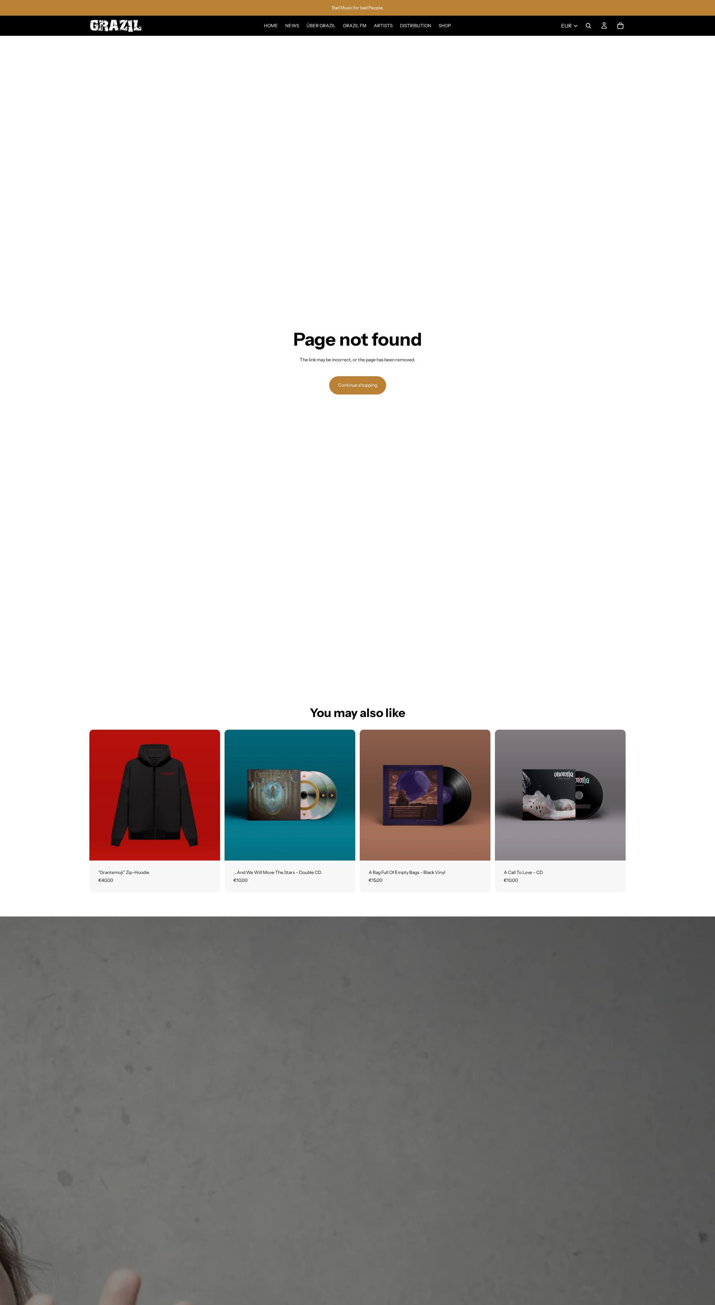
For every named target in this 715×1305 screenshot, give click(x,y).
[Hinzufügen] (343, 849)
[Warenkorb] (620, 26)
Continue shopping (357, 385)
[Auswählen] (208, 849)
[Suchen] (588, 26)
